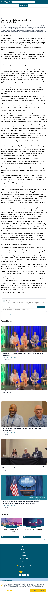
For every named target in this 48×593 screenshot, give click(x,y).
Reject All (42, 590)
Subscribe (41, 307)
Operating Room (5, 314)
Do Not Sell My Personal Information (24, 557)
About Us (24, 548)
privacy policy (26, 309)
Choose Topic (22, 5)
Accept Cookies (34, 590)
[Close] (46, 583)
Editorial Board (24, 549)
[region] (24, 587)
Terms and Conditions (24, 554)
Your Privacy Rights (24, 558)
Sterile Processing (13, 314)
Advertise (24, 546)
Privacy (24, 555)
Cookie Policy (18, 587)
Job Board (24, 552)
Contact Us (24, 551)
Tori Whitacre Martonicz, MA (10, 357)
